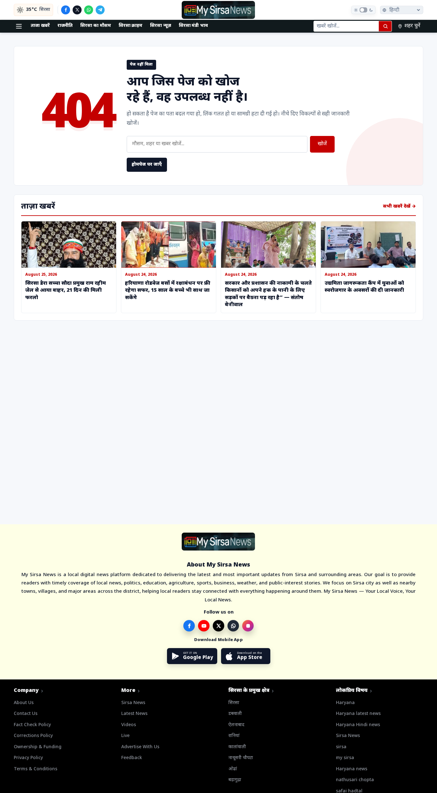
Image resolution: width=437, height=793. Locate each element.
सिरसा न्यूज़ (160, 26)
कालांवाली (237, 747)
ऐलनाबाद (236, 725)
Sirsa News (133, 703)
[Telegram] (100, 9)
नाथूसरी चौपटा (240, 758)
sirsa (341, 747)
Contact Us (25, 714)
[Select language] (401, 10)
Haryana (345, 703)
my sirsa (345, 758)
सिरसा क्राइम (131, 26)
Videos (128, 725)
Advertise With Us (140, 747)
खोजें (322, 144)
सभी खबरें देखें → (399, 206)
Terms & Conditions (35, 769)
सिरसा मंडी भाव (193, 26)
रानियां (234, 736)
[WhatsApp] (88, 9)
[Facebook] (65, 9)
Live (125, 736)
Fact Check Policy (32, 725)
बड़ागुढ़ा (234, 780)
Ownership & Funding (37, 747)
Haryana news (351, 769)
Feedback (131, 758)
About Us (24, 703)
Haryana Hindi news (358, 725)
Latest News (134, 714)
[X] (77, 9)
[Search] (385, 26)
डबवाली (235, 714)
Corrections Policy (33, 736)
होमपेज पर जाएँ (147, 165)
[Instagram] (248, 625)
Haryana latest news (358, 714)
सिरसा (233, 703)
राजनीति (65, 26)
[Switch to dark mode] (363, 10)
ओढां (232, 769)
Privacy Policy (28, 758)
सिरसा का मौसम (95, 26)
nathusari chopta (355, 780)
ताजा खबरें (40, 26)
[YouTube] (204, 625)
